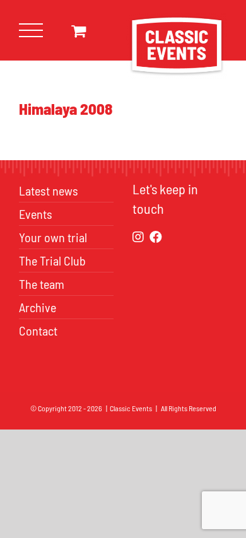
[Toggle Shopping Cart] (78, 30)
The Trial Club (52, 260)
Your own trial (53, 237)
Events (35, 213)
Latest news (48, 190)
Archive (37, 307)
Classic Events (131, 408)
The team (41, 283)
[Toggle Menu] (31, 30)
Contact (38, 330)
